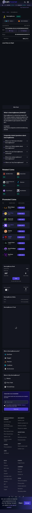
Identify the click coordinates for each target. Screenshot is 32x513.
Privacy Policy (12, 406)
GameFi (6, 473)
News (5, 463)
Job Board (6, 453)
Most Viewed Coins (8, 434)
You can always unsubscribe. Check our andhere (15, 405)
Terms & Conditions (22, 480)
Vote (16, 278)
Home (3, 12)
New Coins (6, 428)
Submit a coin (7, 436)
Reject (20, 503)
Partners (20, 469)
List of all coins (7, 421)
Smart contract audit (22, 446)
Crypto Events (21, 463)
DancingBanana (14, 12)
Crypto (5, 489)
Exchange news (7, 476)
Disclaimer (20, 488)
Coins (8, 12)
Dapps (5, 470)
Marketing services (22, 437)
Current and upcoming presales (8, 425)
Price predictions (8, 447)
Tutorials (6, 486)
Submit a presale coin (23, 423)
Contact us (20, 474)
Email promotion (21, 439)
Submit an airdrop (22, 425)
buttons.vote (21, 207)
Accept (27, 503)
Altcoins (6, 481)
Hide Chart (16, 107)
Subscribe (16, 409)
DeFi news (6, 468)
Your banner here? (24, 7)
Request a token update (8, 440)
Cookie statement (22, 486)
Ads (19, 434)
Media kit (20, 471)
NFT (5, 484)
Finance (6, 465)
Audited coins (21, 448)
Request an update (22, 428)
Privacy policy (21, 483)
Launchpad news (8, 478)
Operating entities (22, 491)
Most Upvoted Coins (8, 431)
